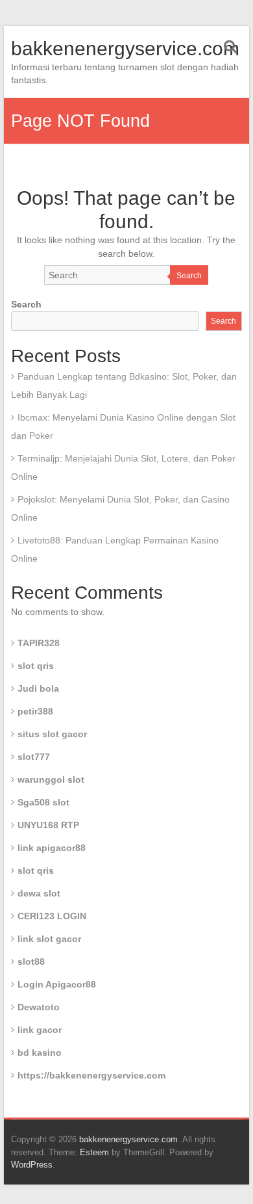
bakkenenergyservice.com (125, 48)
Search (189, 275)
